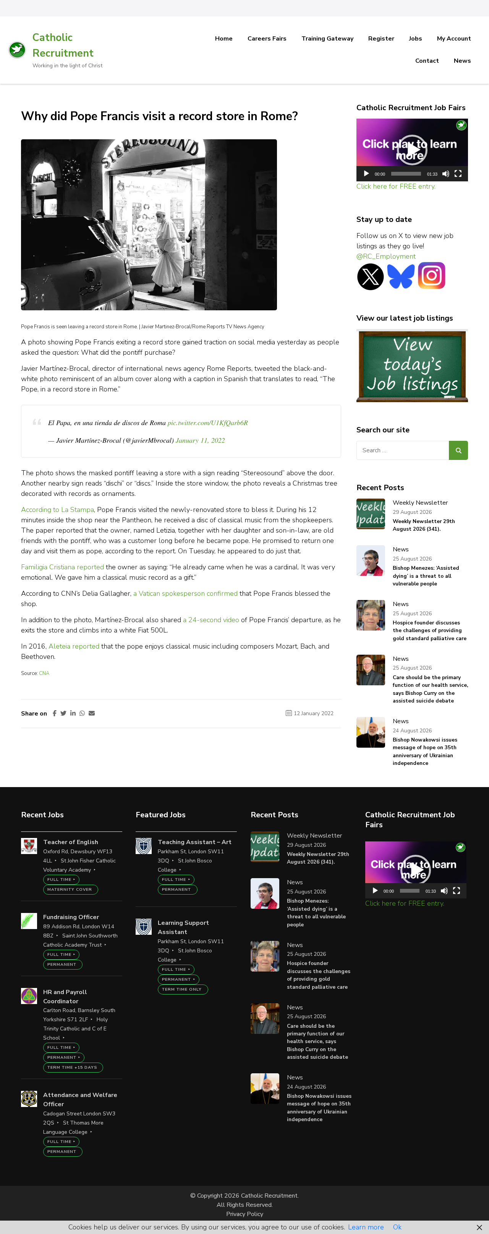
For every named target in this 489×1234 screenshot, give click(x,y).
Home (224, 38)
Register (381, 38)
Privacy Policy (244, 1214)
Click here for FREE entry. (396, 186)
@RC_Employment (386, 256)
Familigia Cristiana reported (62, 567)
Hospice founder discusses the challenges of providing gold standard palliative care (429, 630)
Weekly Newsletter (420, 503)
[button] (412, 150)
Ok (397, 1227)
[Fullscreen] (458, 174)
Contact (427, 61)
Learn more (366, 1227)
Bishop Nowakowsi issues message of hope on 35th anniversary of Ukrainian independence (425, 751)
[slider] (406, 174)
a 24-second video (211, 619)
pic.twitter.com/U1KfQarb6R (208, 422)
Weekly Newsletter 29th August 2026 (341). (424, 525)
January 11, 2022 (200, 440)
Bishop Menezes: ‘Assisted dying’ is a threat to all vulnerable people (426, 575)
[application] (412, 150)
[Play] (366, 174)
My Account (454, 38)
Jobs (415, 38)
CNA (44, 673)
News (462, 61)
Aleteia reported (74, 646)
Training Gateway (327, 38)
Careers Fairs (267, 38)
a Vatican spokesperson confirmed (185, 593)
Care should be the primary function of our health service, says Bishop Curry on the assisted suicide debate (430, 689)
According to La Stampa (57, 509)
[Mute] (446, 174)
